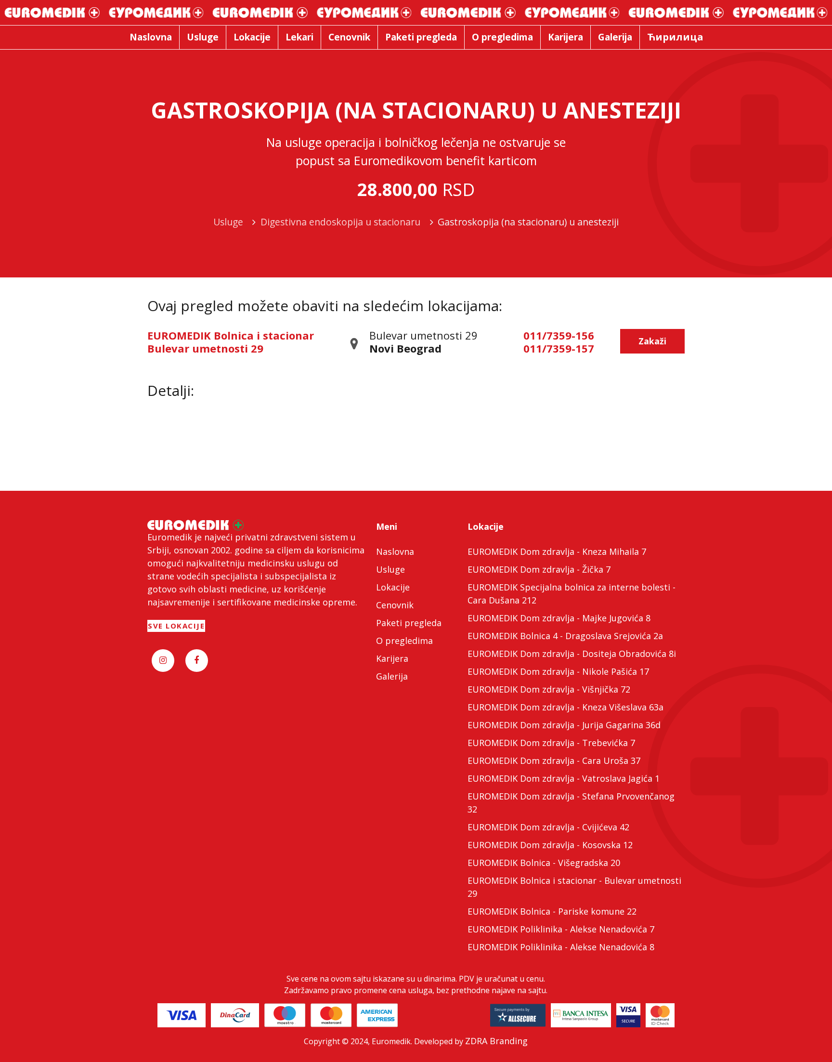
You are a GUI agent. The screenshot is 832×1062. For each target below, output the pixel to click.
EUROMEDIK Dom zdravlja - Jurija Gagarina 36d (564, 725)
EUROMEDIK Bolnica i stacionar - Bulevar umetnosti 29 (574, 887)
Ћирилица (675, 36)
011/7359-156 (558, 335)
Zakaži (652, 341)
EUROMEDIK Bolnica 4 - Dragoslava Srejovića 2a (565, 636)
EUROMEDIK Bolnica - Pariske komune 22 (552, 911)
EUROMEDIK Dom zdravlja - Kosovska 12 (550, 845)
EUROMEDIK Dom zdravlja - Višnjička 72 (549, 689)
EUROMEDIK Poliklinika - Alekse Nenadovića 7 (561, 929)
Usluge (390, 569)
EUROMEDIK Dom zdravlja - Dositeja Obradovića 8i (572, 653)
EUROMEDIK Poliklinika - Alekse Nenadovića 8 (561, 947)
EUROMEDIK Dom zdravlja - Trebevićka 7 (551, 742)
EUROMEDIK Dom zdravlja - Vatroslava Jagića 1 (564, 778)
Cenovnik (395, 605)
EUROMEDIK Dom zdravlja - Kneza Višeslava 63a (565, 707)
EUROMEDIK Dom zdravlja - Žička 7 (539, 569)
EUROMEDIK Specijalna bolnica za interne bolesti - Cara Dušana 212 (572, 593)
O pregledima (404, 640)
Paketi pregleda (409, 623)
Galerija (392, 676)
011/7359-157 (558, 348)
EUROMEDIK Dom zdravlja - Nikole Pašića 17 (558, 671)
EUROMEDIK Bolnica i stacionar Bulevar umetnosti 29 (230, 341)
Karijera (392, 658)
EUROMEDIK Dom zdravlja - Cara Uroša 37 (554, 760)
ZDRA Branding (496, 1041)
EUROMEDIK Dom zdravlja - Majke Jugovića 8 (559, 618)
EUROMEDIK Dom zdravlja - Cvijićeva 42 (548, 827)
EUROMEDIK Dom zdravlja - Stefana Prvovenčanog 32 (571, 802)
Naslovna (395, 551)
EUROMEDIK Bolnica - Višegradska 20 (544, 862)
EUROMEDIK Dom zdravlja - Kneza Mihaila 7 (557, 551)
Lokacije (393, 587)
